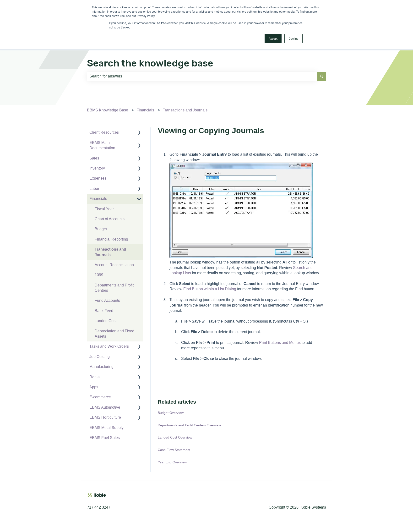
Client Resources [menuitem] (104, 132)
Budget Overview (171, 413)
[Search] (321, 76)
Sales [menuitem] (94, 158)
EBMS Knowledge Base (107, 110)
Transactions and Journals (185, 110)
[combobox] (202, 76)
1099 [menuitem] (99, 275)
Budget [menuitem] (101, 229)
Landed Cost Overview (175, 437)
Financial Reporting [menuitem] (111, 239)
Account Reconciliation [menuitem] (114, 265)
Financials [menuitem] (98, 199)
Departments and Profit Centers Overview (189, 425)
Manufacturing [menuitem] (101, 367)
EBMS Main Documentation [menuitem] (102, 145)
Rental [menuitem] (95, 377)
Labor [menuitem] (94, 189)
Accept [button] (273, 38)
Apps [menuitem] (93, 387)
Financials (145, 110)
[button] (139, 133)
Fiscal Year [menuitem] (104, 209)
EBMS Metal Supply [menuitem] (106, 428)
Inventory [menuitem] (97, 168)
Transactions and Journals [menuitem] (110, 252)
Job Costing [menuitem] (99, 357)
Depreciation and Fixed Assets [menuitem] (114, 333)
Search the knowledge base (150, 63)
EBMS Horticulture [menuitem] (105, 417)
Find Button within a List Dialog (209, 289)
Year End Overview (172, 462)
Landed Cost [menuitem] (105, 321)
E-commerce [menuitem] (100, 397)
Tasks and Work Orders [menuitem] (109, 346)
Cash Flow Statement (174, 450)
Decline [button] (293, 38)
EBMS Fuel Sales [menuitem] (104, 438)
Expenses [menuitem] (97, 178)
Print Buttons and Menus (280, 342)
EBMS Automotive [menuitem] (104, 407)
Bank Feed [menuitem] (104, 311)
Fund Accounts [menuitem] (107, 300)
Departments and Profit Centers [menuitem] (114, 287)
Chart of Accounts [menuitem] (110, 219)
